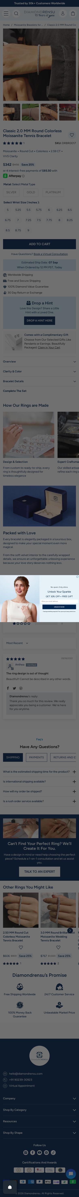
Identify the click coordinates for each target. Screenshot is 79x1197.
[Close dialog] (77, 577)
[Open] (10, 1187)
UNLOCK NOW (59, 607)
